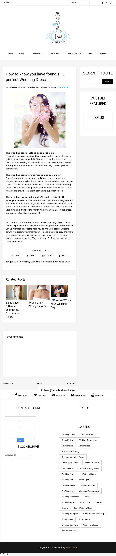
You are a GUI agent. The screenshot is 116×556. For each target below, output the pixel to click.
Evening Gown (68, 468)
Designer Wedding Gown (73, 457)
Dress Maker (67, 440)
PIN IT (63, 256)
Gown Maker (67, 446)
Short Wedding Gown (83, 508)
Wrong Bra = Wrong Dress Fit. (37, 304)
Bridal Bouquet (68, 502)
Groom (65, 508)
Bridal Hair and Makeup (93, 513)
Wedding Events (69, 474)
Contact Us (104, 54)
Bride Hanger (84, 519)
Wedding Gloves (90, 525)
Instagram (80, 395)
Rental (99, 502)
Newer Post (9, 383)
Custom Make (87, 434)
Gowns (22, 54)
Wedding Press (68, 485)
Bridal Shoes (67, 519)
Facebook (23, 395)
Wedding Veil (67, 480)
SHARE (16, 256)
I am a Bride (72, 547)
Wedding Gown (62, 261)
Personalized (47, 261)
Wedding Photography (89, 491)
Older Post (71, 383)
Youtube (99, 395)
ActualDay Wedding (16, 87)
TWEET (32, 256)
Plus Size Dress (69, 530)
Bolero (88, 497)
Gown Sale (85, 502)
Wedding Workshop (70, 497)
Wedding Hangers (70, 513)
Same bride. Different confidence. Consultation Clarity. (13, 310)
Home (6, 2)
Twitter (42, 395)
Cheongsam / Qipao (71, 463)
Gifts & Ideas (54, 54)
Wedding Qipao (89, 474)
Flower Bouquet (88, 485)
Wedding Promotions (88, 440)
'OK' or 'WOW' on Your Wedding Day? (61, 304)
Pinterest (60, 395)
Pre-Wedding (67, 491)
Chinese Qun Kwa (70, 525)
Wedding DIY (85, 480)
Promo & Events (74, 54)
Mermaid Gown (92, 463)
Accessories (37, 54)
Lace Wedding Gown (89, 468)
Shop (90, 54)
